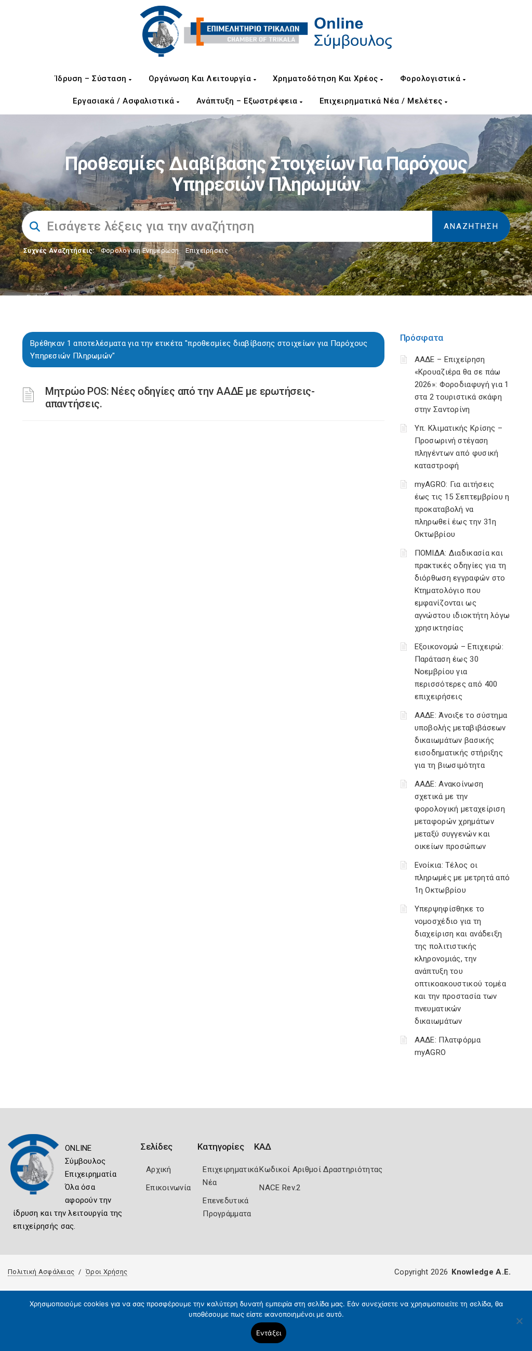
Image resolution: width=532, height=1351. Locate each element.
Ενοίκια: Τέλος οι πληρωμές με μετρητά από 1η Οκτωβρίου (462, 877)
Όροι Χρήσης (106, 1272)
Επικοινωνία (168, 1187)
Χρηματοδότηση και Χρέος (326, 78)
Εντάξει (269, 1333)
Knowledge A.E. (481, 1272)
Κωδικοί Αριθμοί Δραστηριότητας (320, 1169)
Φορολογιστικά (431, 78)
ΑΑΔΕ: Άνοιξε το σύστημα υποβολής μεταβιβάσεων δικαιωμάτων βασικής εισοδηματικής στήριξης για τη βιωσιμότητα (461, 740)
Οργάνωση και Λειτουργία (201, 78)
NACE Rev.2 (279, 1187)
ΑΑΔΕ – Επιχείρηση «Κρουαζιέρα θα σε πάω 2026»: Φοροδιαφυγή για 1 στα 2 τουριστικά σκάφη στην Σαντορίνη (462, 384)
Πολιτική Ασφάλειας (41, 1272)
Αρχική (158, 1169)
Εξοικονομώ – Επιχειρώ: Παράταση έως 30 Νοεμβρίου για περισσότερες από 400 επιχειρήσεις (459, 671)
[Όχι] (519, 1326)
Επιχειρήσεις (206, 250)
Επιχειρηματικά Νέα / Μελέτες (382, 101)
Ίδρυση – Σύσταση (92, 78)
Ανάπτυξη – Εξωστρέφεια (248, 101)
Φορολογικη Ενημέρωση (140, 250)
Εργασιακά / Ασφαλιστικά (125, 101)
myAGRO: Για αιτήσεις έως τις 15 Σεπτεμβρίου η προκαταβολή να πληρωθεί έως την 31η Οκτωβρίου (462, 509)
